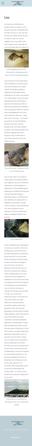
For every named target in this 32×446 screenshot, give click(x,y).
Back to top (15, 437)
